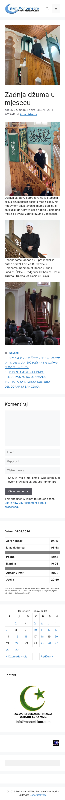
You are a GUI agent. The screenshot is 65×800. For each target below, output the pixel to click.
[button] (47, 8)
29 (17, 649)
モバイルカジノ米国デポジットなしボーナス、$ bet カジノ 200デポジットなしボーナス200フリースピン (32, 362)
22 (16, 643)
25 (42, 643)
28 (7, 649)
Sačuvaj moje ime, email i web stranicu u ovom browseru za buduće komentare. (34, 479)
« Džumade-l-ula (16, 656)
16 (26, 636)
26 (49, 643)
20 (56, 636)
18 (42, 636)
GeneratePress (38, 794)
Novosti (14, 352)
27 (56, 643)
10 (35, 629)
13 (56, 629)
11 (42, 629)
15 (16, 636)
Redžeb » (47, 656)
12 (49, 629)
